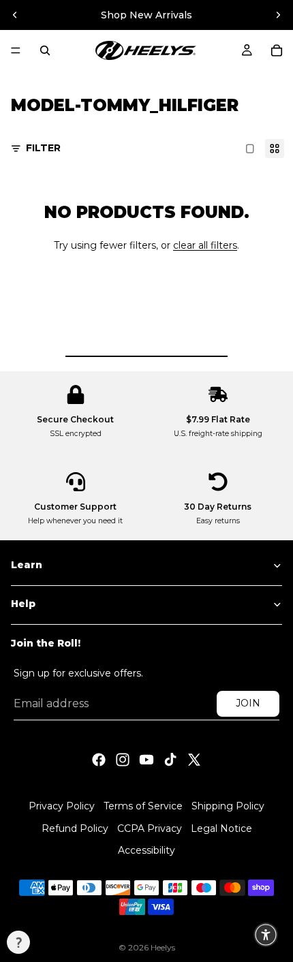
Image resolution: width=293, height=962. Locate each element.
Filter (43, 148)
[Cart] (277, 50)
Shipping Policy (227, 806)
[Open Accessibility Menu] (265, 934)
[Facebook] (99, 759)
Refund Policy (75, 828)
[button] (18, 942)
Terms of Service (143, 806)
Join (248, 703)
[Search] (45, 50)
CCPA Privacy (149, 828)
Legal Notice (221, 828)
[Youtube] (146, 759)
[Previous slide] (15, 15)
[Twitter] (194, 759)
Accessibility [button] (146, 851)
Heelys (163, 947)
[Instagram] (122, 759)
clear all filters (205, 245)
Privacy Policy (62, 806)
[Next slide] (278, 15)
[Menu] (15, 50)
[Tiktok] (170, 759)
